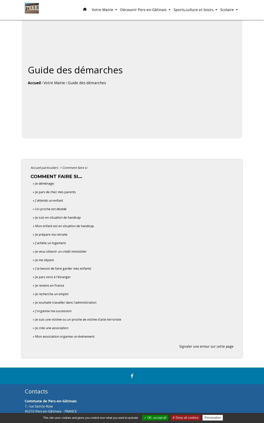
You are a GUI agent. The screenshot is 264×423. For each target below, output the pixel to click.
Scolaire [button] (227, 9)
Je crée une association (51, 328)
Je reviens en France (49, 285)
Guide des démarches (87, 82)
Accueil (34, 82)
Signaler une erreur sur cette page (206, 346)
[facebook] (132, 376)
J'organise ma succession (53, 311)
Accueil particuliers (45, 168)
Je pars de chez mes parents (55, 192)
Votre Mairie (54, 82)
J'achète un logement (50, 243)
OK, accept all (156, 417)
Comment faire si (74, 168)
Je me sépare (44, 260)
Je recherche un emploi (51, 294)
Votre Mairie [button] (103, 9)
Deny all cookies (186, 417)
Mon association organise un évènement (65, 336)
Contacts (36, 391)
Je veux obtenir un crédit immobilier (61, 251)
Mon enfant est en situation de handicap (64, 226)
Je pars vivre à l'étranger (53, 277)
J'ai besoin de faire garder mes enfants (63, 268)
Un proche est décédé (50, 209)
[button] (84, 9)
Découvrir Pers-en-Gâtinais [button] (144, 9)
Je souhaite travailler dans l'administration (65, 302)
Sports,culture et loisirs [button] (194, 9)
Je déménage (44, 183)
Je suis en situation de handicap (58, 217)
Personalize (212, 417)
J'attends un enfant (49, 200)
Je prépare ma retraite (51, 234)
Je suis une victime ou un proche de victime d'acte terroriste (78, 319)
